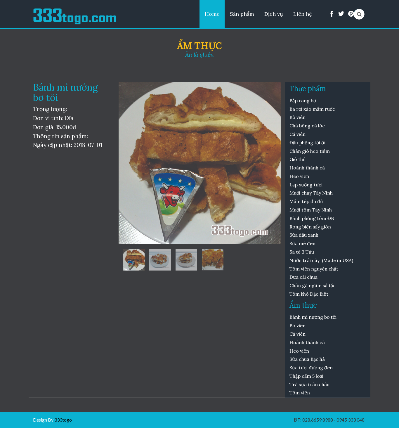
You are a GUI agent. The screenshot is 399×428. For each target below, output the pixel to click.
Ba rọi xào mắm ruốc (312, 109)
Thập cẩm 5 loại (306, 376)
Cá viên (297, 134)
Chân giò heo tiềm (309, 151)
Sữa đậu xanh (303, 235)
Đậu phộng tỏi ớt (307, 142)
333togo (62, 419)
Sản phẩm (242, 14)
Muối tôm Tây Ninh (310, 210)
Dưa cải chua (303, 277)
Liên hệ (302, 14)
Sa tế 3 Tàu (301, 252)
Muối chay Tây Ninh (311, 193)
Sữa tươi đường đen (311, 367)
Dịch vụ (273, 14)
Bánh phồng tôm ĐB (312, 218)
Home (212, 14)
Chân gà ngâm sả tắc (312, 285)
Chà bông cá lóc (307, 126)
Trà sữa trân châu (309, 384)
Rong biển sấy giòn (310, 227)
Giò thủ (298, 159)
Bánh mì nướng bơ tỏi (312, 317)
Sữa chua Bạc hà (307, 359)
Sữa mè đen (302, 243)
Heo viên (299, 176)
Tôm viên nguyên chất (314, 269)
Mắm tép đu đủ (306, 201)
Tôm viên (300, 393)
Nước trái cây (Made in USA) (321, 260)
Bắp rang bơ (302, 100)
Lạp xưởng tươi (306, 185)
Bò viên (297, 117)
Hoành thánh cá (307, 168)
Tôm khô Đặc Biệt (308, 294)
